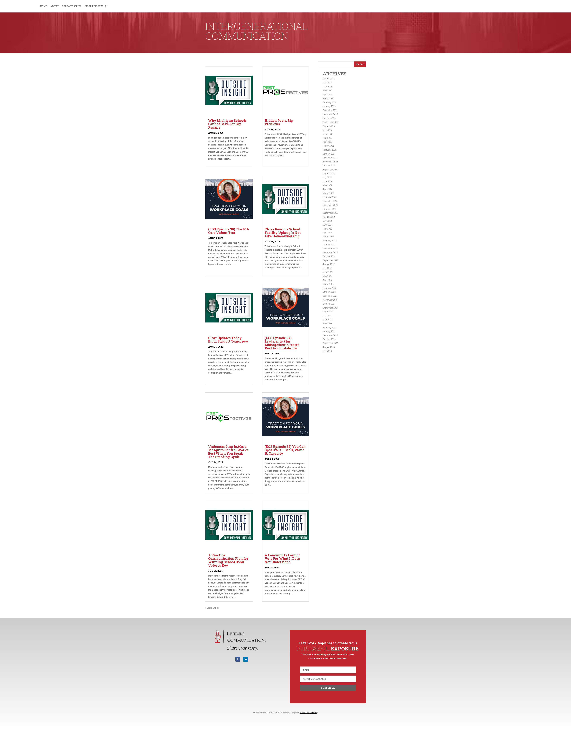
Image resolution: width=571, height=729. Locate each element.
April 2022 (327, 280)
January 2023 (329, 244)
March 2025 (328, 146)
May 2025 (327, 138)
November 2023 (330, 205)
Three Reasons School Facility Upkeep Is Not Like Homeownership (283, 232)
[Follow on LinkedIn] (245, 659)
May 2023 (327, 229)
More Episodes (94, 6)
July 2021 (327, 315)
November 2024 (330, 161)
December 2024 (330, 157)
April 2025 (327, 142)
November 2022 (330, 252)
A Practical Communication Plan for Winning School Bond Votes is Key (228, 560)
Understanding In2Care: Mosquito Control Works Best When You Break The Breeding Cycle (228, 451)
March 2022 (328, 284)
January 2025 (329, 154)
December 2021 (330, 296)
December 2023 (330, 201)
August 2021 (329, 311)
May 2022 (327, 276)
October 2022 (329, 256)
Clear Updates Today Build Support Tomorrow (228, 339)
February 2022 (329, 288)
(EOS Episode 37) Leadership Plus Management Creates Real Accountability (282, 343)
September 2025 (330, 122)
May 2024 (327, 185)
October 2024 (329, 165)
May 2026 (327, 90)
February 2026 (329, 102)
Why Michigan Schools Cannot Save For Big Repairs (227, 123)
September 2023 (330, 213)
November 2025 (330, 114)
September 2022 (330, 260)
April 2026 (327, 94)
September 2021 (330, 308)
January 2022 (329, 292)
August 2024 (329, 173)
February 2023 (329, 240)
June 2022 (327, 272)
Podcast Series (71, 6)
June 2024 (327, 181)
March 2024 (328, 193)
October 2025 (329, 118)
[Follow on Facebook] (237, 659)
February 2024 (329, 197)
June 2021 (327, 319)
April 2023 (327, 232)
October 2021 (329, 304)
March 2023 (328, 236)
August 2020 (329, 347)
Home (43, 6)
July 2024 (327, 177)
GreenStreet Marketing (309, 713)
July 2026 (327, 83)
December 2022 (330, 248)
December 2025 (330, 110)
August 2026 (329, 79)
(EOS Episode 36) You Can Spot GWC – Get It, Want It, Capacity (285, 450)
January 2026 (329, 106)
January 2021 (329, 331)
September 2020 (330, 343)
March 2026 (328, 98)
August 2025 (329, 126)
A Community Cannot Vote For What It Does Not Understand (282, 558)
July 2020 (327, 351)
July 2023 (327, 221)
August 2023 (329, 217)
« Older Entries (212, 608)
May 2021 (327, 323)
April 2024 (327, 189)
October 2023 (329, 209)
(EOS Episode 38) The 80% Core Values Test (228, 231)
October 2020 (329, 339)
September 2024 (330, 169)
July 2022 (327, 268)
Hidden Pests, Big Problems (279, 122)
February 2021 (329, 327)
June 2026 (327, 86)
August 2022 (329, 264)
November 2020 (330, 335)
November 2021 (330, 300)
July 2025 (327, 130)
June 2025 (327, 134)
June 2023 (327, 225)
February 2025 (329, 150)
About (54, 6)
